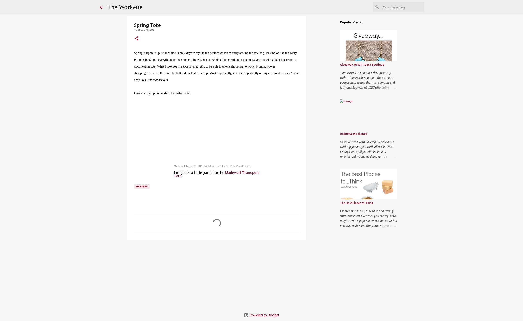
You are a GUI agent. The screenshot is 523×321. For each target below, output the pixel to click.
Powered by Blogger (264, 315)
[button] (136, 38)
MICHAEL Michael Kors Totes (211, 166)
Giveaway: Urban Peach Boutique (362, 64)
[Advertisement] (217, 274)
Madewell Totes (183, 166)
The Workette (124, 7)
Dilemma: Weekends (353, 133)
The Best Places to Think (356, 203)
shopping (142, 186)
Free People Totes (240, 166)
